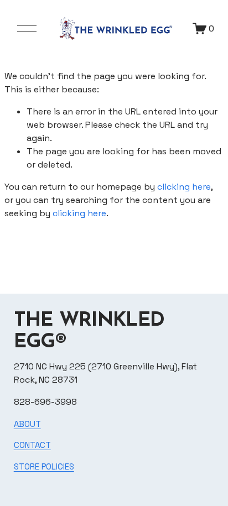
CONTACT (32, 445)
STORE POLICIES (44, 466)
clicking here (184, 186)
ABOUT (27, 424)
